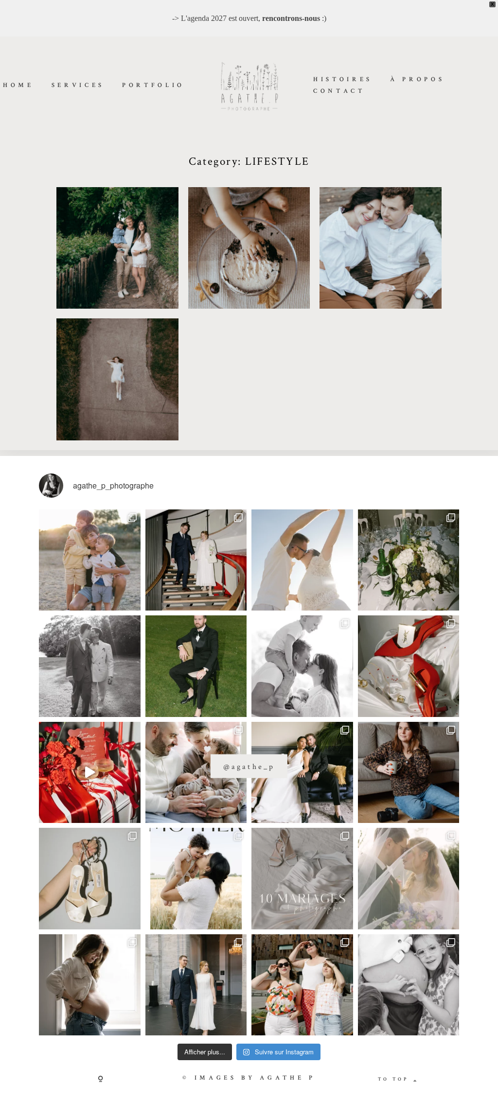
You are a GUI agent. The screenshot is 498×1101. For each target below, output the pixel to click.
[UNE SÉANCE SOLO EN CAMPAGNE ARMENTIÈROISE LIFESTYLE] (117, 379)
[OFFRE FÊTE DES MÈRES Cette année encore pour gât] (196, 878)
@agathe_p (248, 766)
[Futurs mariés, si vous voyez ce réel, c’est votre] (90, 772)
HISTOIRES (343, 79)
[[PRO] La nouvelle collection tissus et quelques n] (302, 985)
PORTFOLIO (153, 86)
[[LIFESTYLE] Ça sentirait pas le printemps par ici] (409, 985)
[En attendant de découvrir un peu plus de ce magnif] (90, 666)
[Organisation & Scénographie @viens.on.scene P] (196, 666)
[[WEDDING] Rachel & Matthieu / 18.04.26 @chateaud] (90, 878)
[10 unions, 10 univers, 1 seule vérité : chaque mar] (302, 878)
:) (294, 18)
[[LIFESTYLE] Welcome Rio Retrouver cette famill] (196, 772)
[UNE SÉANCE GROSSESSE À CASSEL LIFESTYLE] (117, 248)
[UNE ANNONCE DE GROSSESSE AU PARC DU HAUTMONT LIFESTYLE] (381, 248)
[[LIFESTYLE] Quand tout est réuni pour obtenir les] (302, 666)
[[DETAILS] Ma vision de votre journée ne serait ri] (409, 666)
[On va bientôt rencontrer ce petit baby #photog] (302, 560)
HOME (18, 86)
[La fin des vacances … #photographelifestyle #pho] (90, 560)
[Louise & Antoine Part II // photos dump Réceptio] (409, 878)
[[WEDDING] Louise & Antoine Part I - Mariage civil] (196, 985)
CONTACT (339, 91)
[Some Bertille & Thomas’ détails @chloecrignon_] (409, 560)
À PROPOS (417, 79)
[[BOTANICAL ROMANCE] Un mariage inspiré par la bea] (302, 772)
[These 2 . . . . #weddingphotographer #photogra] (196, 560)
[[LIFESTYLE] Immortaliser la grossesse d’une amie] (90, 985)
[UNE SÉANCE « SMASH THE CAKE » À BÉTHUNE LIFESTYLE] (249, 248)
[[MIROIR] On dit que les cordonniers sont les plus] (409, 772)
